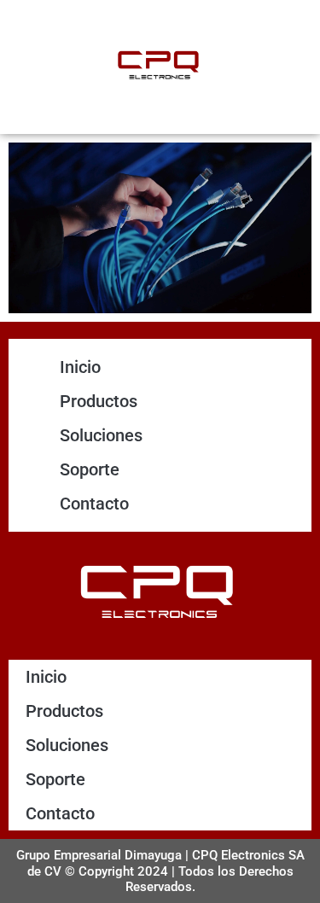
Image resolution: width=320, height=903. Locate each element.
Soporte (89, 469)
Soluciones (101, 435)
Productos (98, 401)
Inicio (80, 367)
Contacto (94, 503)
